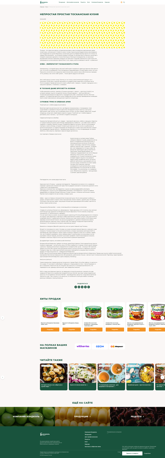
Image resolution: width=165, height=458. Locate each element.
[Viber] (88, 287)
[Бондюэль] (45, 434)
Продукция (62, 2)
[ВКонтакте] (82, 287)
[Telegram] (75, 287)
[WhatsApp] (79, 287)
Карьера (107, 2)
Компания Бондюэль (97, 2)
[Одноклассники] (85, 287)
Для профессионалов (73, 2)
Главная (42, 6)
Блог (88, 2)
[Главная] (44, 2)
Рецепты (83, 2)
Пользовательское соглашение (114, 432)
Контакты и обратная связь (93, 446)
